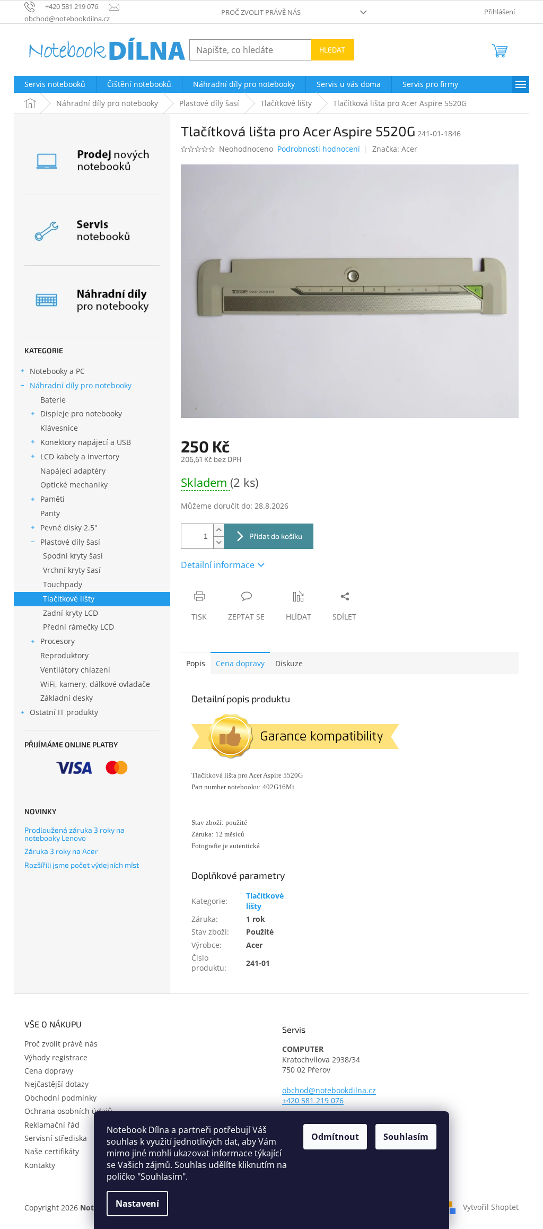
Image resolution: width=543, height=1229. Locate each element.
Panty (50, 513)
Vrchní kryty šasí (72, 570)
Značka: (394, 149)
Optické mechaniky (74, 485)
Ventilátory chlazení (75, 670)
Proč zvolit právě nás (261, 12)
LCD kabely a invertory (79, 456)
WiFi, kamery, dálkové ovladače (95, 684)
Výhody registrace (55, 1057)
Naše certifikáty (51, 1151)
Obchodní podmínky (60, 1098)
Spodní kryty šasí (73, 556)
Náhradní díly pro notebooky (81, 385)
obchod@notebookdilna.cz (329, 1090)
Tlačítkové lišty (68, 599)
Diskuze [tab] (289, 663)
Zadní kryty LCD (70, 613)
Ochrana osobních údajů (68, 1111)
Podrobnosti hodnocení (318, 149)
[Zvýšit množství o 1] (218, 530)
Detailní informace (218, 565)
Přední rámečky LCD (78, 627)
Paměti (52, 499)
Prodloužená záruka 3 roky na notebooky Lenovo (74, 834)
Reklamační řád (52, 1125)
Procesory (57, 641)
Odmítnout (335, 1137)
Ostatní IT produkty (64, 712)
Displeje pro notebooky (81, 413)
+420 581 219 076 (313, 1100)
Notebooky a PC (57, 371)
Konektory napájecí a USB (85, 442)
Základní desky (66, 698)
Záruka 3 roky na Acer (61, 851)
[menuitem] (55, 84)
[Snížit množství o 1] (218, 542)
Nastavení (137, 1203)
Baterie (53, 400)
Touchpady (62, 584)
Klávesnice (59, 428)
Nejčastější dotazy (56, 1084)
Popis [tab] (195, 663)
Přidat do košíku (275, 536)
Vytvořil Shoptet (491, 1206)
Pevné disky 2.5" (69, 527)
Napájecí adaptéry (73, 471)
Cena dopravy (240, 663)
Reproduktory (64, 655)
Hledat (332, 49)
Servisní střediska (55, 1138)
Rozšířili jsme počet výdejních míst (81, 865)
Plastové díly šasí (70, 542)
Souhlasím (405, 1137)
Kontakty (39, 1165)
